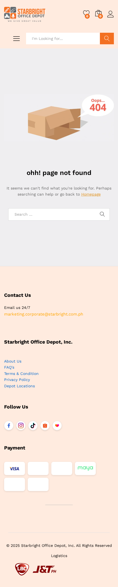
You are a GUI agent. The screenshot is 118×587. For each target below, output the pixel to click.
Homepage (91, 194)
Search (107, 38)
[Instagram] (21, 425)
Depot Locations (19, 386)
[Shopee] (45, 425)
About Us (12, 361)
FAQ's (9, 367)
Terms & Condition (21, 373)
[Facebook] (8, 425)
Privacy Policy (17, 379)
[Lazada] (57, 425)
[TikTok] (33, 425)
